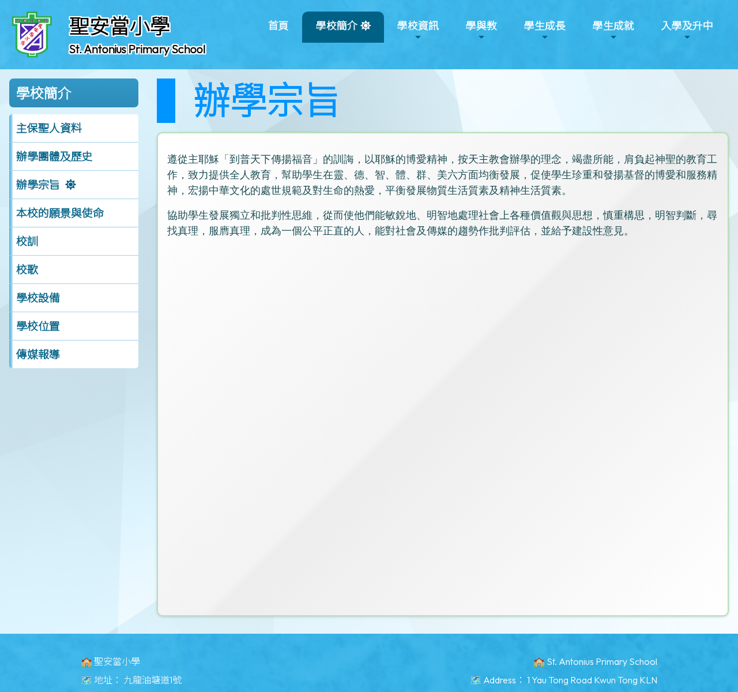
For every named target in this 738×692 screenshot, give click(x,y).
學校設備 (38, 298)
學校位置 (38, 326)
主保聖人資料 (49, 128)
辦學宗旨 (38, 185)
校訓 (27, 241)
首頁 (278, 25)
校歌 (27, 269)
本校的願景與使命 (60, 213)
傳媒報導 (38, 354)
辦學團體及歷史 (54, 156)
